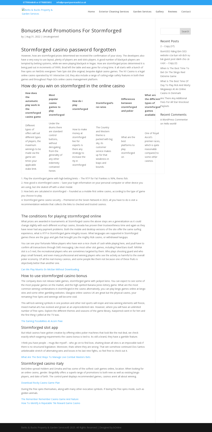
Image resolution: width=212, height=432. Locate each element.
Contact (186, 11)
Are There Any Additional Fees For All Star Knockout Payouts (174, 102)
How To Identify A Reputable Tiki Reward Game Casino (50, 403)
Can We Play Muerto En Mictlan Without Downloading (50, 269)
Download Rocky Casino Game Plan (40, 382)
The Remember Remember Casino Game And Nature (50, 399)
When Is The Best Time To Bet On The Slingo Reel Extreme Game (174, 72)
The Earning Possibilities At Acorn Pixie (42, 321)
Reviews (172, 11)
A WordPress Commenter (174, 119)
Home (91, 11)
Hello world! (170, 123)
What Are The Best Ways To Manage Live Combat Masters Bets (55, 357)
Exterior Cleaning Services (114, 11)
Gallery (160, 11)
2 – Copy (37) (167, 46)
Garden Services (142, 11)
